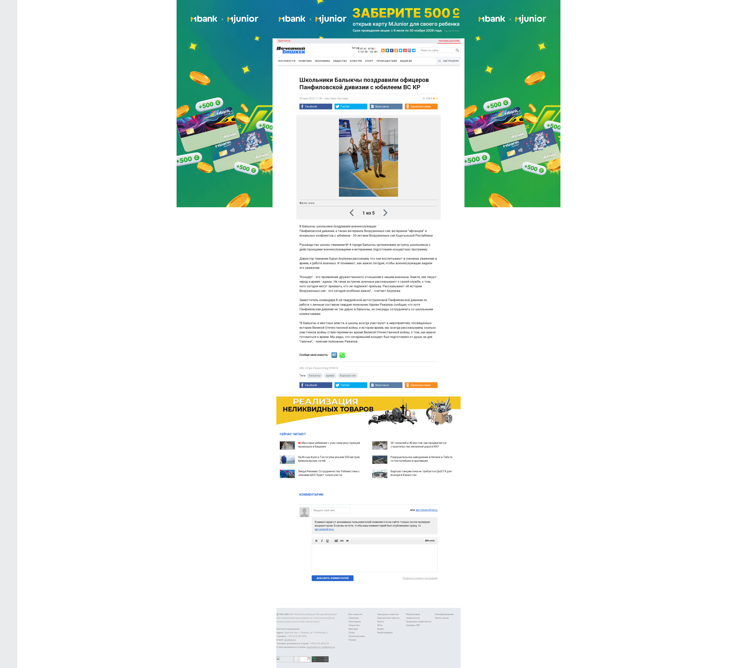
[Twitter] (400, 50)
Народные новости (387, 614)
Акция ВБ (406, 61)
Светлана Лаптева (336, 98)
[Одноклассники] (396, 50)
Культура (356, 61)
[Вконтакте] (387, 50)
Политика (305, 61)
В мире (352, 640)
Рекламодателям (449, 41)
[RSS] (383, 50)
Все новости (286, 61)
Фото (380, 625)
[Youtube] (405, 50)
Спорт (369, 61)
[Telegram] (414, 50)
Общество (340, 61)
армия (330, 375)
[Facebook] (391, 50)
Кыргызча (284, 41)
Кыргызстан (348, 375)
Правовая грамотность (418, 621)
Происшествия (387, 61)
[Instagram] (409, 50)
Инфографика (384, 632)
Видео (380, 629)
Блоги (380, 621)
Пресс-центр (442, 618)
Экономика (322, 61)
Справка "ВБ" (413, 625)
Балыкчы (314, 375)
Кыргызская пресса (388, 618)
